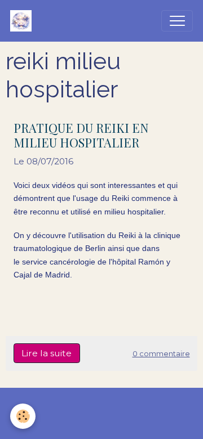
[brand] (23, 21)
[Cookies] (23, 416)
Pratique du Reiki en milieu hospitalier (81, 135)
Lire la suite (46, 353)
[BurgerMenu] (177, 21)
